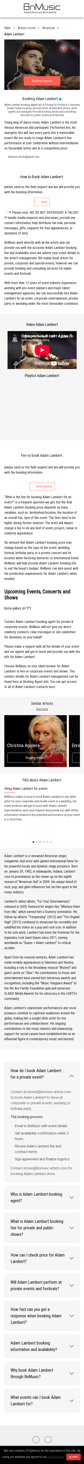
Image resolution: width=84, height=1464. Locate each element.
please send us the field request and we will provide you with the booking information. (42, 194)
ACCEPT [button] (73, 1457)
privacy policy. (56, 1457)
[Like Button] (63, 48)
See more (42, 709)
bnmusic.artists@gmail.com (23, 156)
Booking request (35, 757)
